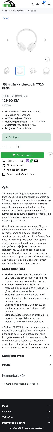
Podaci (6, 364)
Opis (5, 187)
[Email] (36, 161)
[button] (32, 3)
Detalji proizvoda (13, 355)
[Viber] (27, 161)
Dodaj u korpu (22, 155)
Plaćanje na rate (13, 165)
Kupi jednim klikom (14, 169)
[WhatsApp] (31, 161)
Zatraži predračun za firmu (18, 174)
